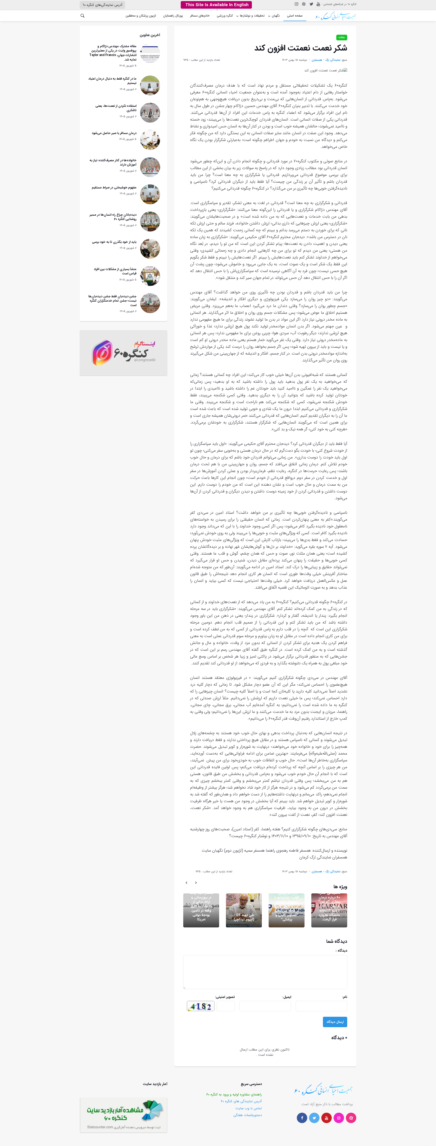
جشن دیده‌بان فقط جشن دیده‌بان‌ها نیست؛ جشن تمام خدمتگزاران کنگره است (112, 301)
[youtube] (318, 4)
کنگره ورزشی (225, 15)
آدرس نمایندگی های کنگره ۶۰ (241, 1101)
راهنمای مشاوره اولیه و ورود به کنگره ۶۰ (234, 1094)
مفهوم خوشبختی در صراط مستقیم (114, 187)
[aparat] (351, 1118)
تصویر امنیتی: (217, 997)
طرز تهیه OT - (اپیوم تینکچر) (244, 917)
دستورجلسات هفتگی (247, 1115)
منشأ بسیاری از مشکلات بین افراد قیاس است (115, 271)
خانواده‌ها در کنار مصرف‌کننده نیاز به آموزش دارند (113, 162)
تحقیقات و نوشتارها (252, 15)
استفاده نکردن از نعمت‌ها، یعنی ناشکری (115, 108)
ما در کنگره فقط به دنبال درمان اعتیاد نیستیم (112, 81)
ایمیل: (275, 997)
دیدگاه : (322, 950)
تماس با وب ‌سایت (248, 1108)
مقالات (342, 37)
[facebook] (302, 1118)
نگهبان (276, 15)
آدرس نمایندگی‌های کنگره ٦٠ (102, 5)
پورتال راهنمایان (173, 15)
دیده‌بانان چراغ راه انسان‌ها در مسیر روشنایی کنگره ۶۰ (113, 217)
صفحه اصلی (295, 15)
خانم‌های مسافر (200, 15)
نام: (329, 997)
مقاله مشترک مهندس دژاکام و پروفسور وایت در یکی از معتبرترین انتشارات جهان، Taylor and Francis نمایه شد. (112, 53)
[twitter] (311, 4)
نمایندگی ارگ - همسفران (326, 60)
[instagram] (296, 4)
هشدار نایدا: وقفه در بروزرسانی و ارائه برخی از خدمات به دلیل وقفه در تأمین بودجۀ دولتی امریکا (201, 906)
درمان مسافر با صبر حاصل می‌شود (114, 133)
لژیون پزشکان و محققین (141, 15)
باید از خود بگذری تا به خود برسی (114, 241)
